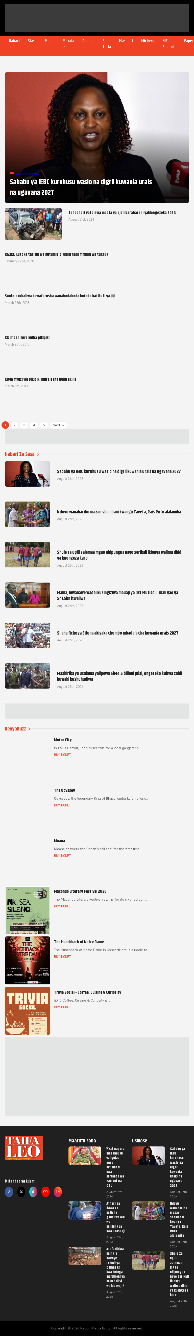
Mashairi (126, 41)
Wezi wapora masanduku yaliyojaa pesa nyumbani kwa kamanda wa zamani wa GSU (115, 1167)
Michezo (147, 41)
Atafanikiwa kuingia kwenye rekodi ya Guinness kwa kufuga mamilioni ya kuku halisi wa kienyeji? (115, 1267)
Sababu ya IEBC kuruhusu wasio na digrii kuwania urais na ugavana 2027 (177, 1167)
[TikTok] (33, 1191)
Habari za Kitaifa (26, 174)
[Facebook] (9, 1192)
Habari (14, 41)
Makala (68, 41)
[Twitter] (21, 1192)
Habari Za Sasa (20, 454)
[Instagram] (58, 1192)
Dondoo (88, 41)
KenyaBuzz (15, 729)
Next (59, 425)
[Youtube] (45, 1191)
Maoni (50, 41)
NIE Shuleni (168, 44)
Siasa (32, 41)
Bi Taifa (107, 44)
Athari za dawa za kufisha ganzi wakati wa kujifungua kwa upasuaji (115, 1217)
